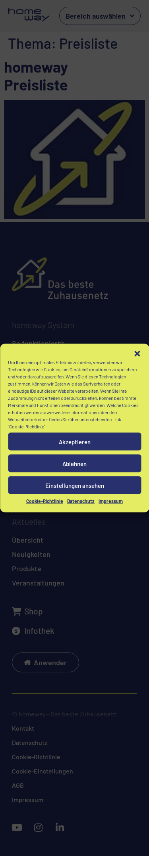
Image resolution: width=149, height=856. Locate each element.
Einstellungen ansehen (74, 485)
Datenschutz (81, 501)
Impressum (111, 501)
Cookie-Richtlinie (44, 501)
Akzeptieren (75, 441)
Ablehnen (74, 463)
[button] (137, 354)
